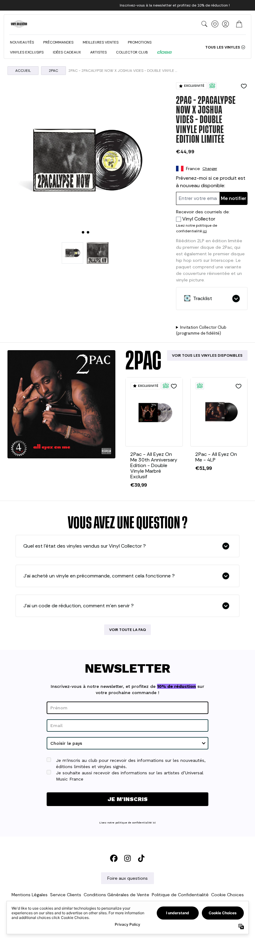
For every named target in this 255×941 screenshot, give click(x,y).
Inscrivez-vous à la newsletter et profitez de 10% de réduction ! (175, 5)
